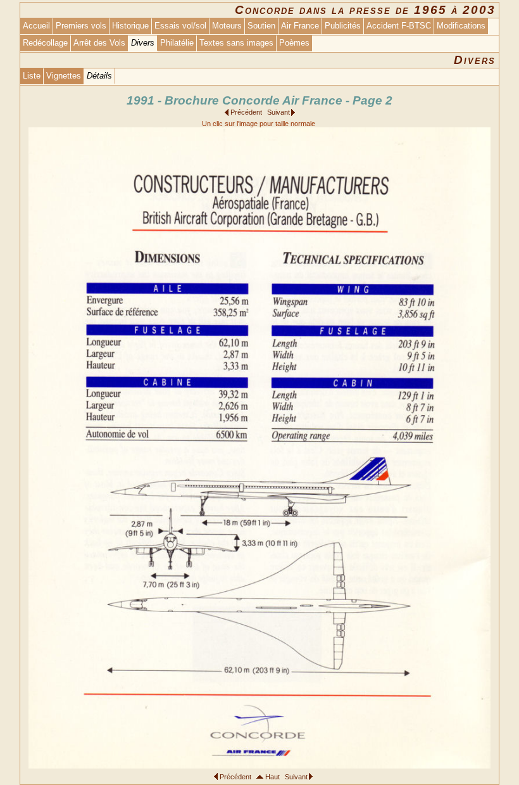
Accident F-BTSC (398, 25)
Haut (272, 777)
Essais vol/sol (180, 25)
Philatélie (177, 43)
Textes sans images (236, 43)
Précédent (246, 112)
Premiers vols (81, 25)
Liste (32, 75)
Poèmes (294, 43)
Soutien (261, 25)
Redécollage (45, 43)
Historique (130, 25)
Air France (300, 25)
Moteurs (227, 25)
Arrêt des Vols (99, 43)
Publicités (343, 25)
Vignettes (63, 75)
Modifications (461, 25)
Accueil (36, 25)
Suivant (278, 112)
